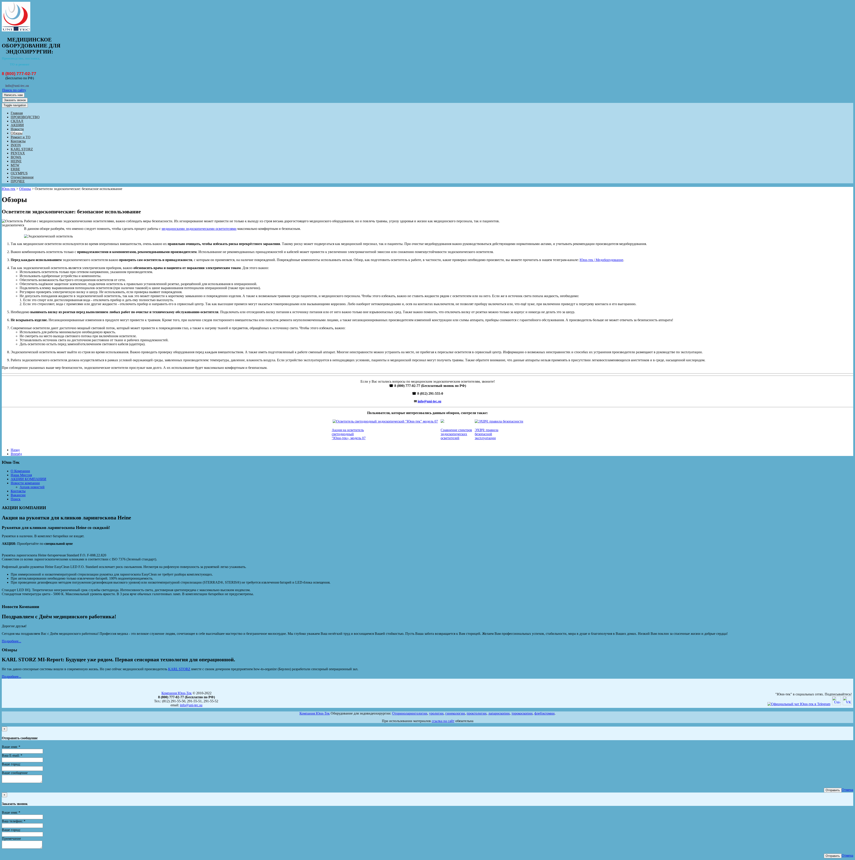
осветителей (450, 438)
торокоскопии (522, 713)
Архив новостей (32, 487)
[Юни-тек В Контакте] (847, 704)
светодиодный (343, 434)
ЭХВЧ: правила (486, 430)
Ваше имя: (11, 747)
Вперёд (16, 454)
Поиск (15, 499)
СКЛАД (17, 121)
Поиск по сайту (14, 90)
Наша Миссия (21, 475)
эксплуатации (485, 438)
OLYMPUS (19, 173)
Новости (17, 129)
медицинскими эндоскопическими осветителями (199, 229)
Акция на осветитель (348, 430)
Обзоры (16, 133)
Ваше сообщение (15, 773)
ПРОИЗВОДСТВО (25, 117)
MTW (15, 165)
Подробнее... (11, 641)
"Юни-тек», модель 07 (349, 438)
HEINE (16, 161)
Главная (17, 113)
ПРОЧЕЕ (18, 181)
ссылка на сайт (443, 721)
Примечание (11, 838)
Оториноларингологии (409, 713)
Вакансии (18, 495)
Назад (15, 450)
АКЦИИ (17, 125)
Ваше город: (11, 764)
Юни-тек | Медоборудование (601, 260)
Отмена (847, 790)
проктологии (477, 713)
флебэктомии (544, 713)
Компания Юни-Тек (176, 693)
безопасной (483, 434)
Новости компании (25, 483)
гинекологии (455, 713)
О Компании (20, 471)
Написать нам (13, 95)
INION (16, 145)
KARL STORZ (22, 149)
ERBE (15, 169)
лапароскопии (499, 713)
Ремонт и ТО (21, 137)
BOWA (16, 157)
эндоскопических (454, 434)
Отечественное (22, 177)
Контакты (18, 141)
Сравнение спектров (456, 430)
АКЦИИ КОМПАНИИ (28, 479)
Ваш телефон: (13, 821)
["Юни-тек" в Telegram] (798, 704)
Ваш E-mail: (12, 755)
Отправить (833, 790)
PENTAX (18, 153)
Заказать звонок (15, 100)
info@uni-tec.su (429, 401)
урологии (436, 713)
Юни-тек (8, 189)
